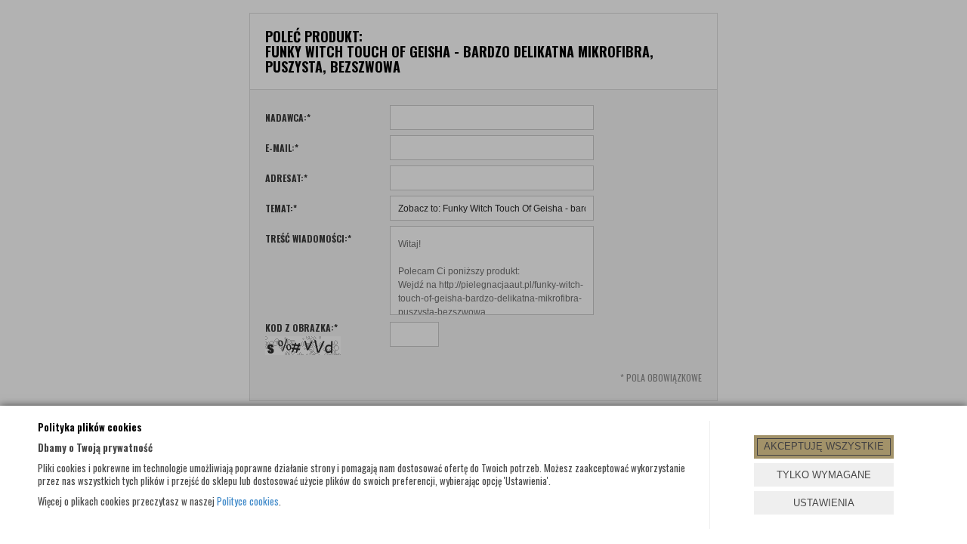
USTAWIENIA (823, 502)
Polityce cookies (248, 500)
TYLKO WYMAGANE (824, 475)
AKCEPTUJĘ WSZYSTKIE (824, 446)
